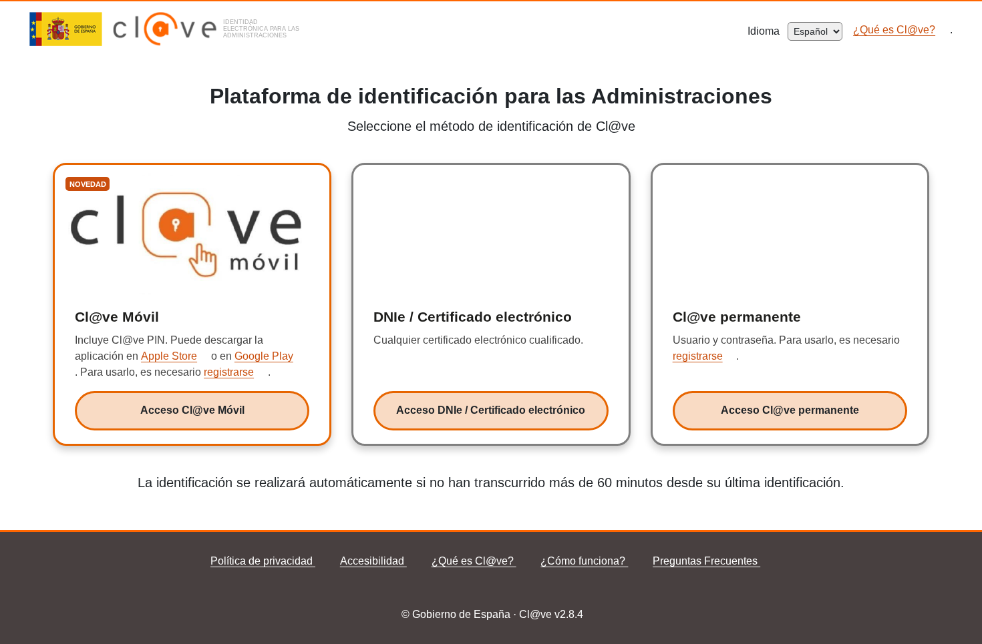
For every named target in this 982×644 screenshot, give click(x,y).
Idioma (768, 31)
